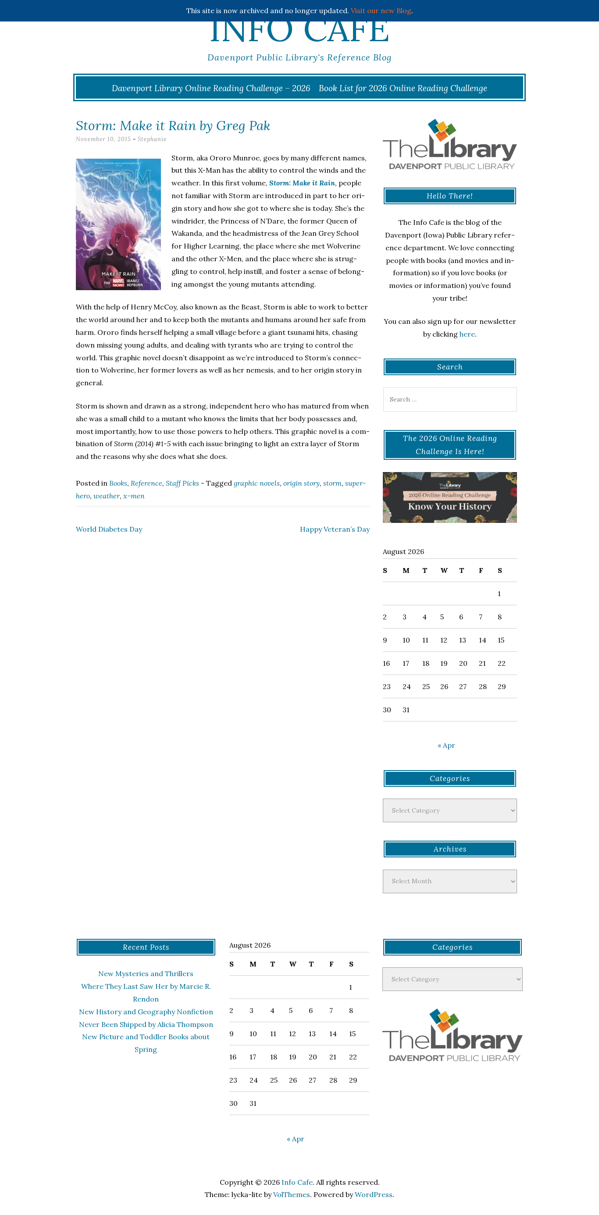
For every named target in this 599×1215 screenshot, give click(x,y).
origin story (301, 483)
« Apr (446, 745)
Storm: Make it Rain (302, 182)
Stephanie (152, 139)
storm (332, 483)
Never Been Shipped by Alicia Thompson (146, 1024)
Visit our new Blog (381, 10)
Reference (146, 483)
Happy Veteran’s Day (335, 529)
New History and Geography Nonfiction (146, 1011)
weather (106, 495)
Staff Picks (182, 483)
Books (118, 483)
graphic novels (257, 483)
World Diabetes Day (109, 529)
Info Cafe (299, 28)
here (467, 334)
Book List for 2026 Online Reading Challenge (403, 88)
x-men (134, 495)
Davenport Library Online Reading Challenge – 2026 (211, 88)
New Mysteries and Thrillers (145, 973)
